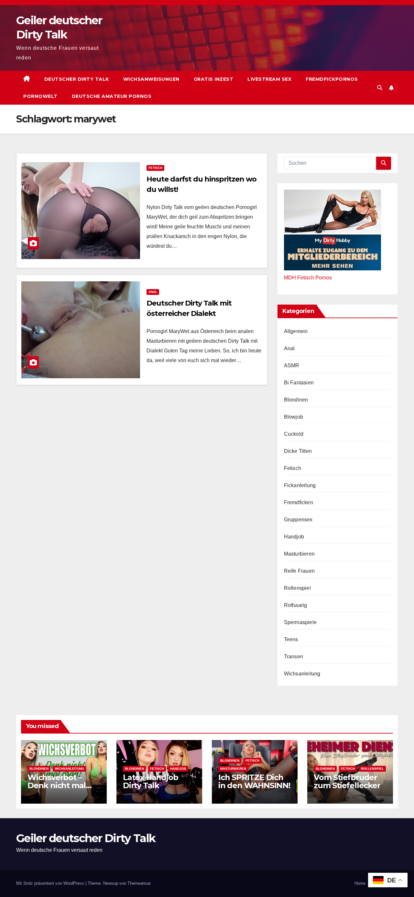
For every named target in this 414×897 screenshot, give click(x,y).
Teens (291, 639)
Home (359, 883)
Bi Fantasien (299, 382)
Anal (152, 292)
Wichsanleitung (302, 673)
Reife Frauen (299, 571)
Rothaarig (295, 605)
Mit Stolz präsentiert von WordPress (50, 883)
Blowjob (293, 417)
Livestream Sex (269, 79)
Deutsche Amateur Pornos (112, 96)
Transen (293, 656)
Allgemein (296, 331)
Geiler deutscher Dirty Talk (85, 838)
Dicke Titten (298, 451)
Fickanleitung (300, 485)
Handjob (294, 536)
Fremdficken (298, 502)
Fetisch (155, 168)
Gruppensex (298, 519)
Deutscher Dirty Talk (76, 79)
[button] (379, 87)
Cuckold (293, 434)
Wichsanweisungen (151, 79)
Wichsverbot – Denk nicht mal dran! (56, 785)
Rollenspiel (297, 588)
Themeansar (139, 883)
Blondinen (296, 399)
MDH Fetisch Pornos (308, 277)
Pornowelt (40, 96)
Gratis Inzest (214, 79)
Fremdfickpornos (332, 79)
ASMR (292, 365)
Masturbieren (299, 554)
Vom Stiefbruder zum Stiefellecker (347, 781)
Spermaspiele (300, 622)
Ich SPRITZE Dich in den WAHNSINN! (254, 781)
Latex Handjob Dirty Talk (150, 781)
